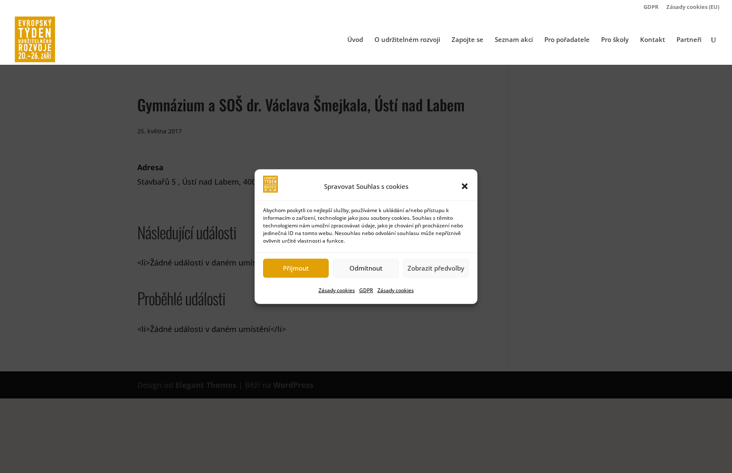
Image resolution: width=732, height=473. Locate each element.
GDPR (366, 290)
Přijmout (296, 268)
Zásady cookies (337, 290)
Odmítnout (366, 268)
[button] (464, 186)
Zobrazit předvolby (436, 268)
